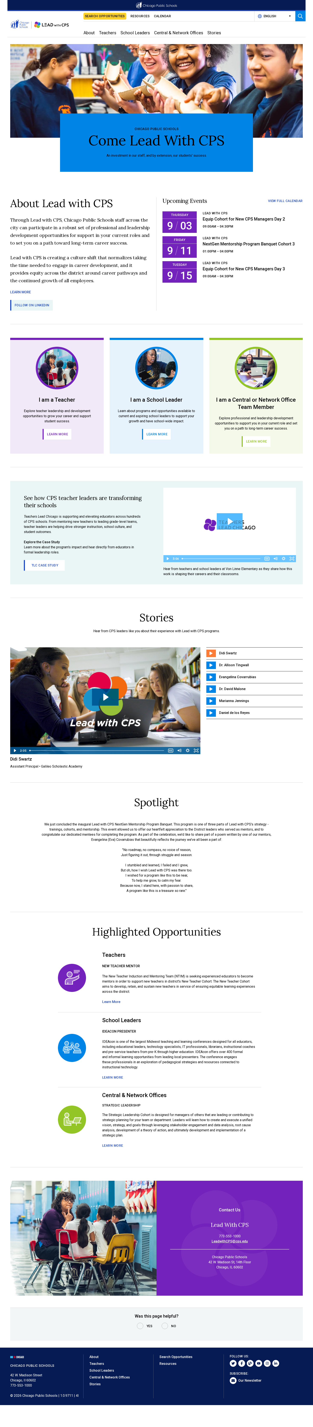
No (173, 1326)
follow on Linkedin (32, 305)
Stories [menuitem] (214, 32)
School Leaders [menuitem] (135, 32)
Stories (95, 1384)
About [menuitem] (89, 32)
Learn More (57, 434)
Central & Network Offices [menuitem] (178, 32)
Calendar (162, 16)
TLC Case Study (45, 565)
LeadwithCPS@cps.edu (230, 1241)
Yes (149, 1326)
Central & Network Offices (109, 1377)
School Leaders (101, 1370)
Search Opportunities (105, 16)
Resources (140, 16)
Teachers (96, 1364)
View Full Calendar (285, 201)
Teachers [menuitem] (107, 32)
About (94, 1357)
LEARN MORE (20, 292)
